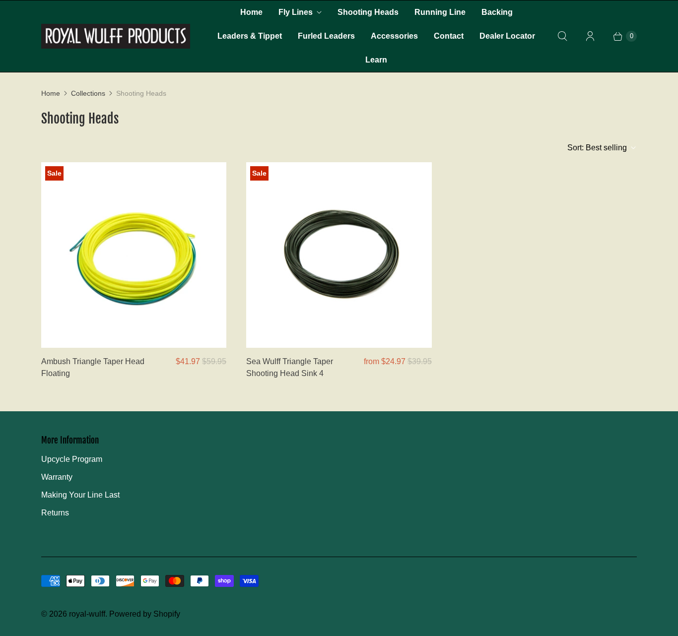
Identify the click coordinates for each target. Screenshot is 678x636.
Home (251, 12)
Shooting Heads (368, 12)
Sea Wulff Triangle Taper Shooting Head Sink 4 (289, 367)
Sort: (597, 147)
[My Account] (590, 36)
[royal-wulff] (115, 36)
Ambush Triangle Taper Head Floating (92, 367)
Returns (55, 513)
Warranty (56, 477)
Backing (497, 12)
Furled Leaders (326, 36)
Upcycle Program (71, 459)
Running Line (440, 12)
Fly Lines (295, 12)
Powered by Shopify (144, 614)
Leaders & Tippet (249, 36)
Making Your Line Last (80, 495)
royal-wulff (87, 614)
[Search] (562, 36)
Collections (88, 93)
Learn (376, 60)
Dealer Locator (507, 36)
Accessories (394, 36)
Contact (449, 36)
